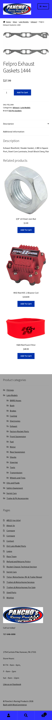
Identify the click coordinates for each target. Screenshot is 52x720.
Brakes (13, 410)
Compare (11, 530)
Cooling (13, 416)
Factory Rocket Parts (19, 431)
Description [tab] (8, 123)
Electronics (15, 421)
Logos (9, 551)
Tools (12, 467)
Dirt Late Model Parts (16, 546)
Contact (10, 541)
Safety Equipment (15, 488)
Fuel (12, 441)
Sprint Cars (12, 493)
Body (12, 405)
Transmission (16, 472)
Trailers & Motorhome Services (21, 582)
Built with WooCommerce (15, 704)
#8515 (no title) (14, 520)
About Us (11, 525)
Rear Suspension (17, 452)
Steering (14, 462)
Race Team (12, 556)
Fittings (10, 390)
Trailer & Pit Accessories (18, 498)
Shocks (13, 457)
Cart (40, 713)
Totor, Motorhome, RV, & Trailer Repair (24, 577)
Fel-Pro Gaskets (15, 110)
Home (8, 22)
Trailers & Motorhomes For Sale (21, 587)
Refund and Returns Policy (19, 561)
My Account (8, 715)
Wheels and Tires (17, 477)
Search (26, 715)
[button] (45, 36)
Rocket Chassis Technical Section (22, 566)
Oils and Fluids (13, 483)
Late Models (24, 22)
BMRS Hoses (15, 400)
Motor (13, 447)
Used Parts (11, 592)
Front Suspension (18, 436)
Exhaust (34, 22)
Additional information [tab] (13, 131)
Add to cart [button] (26, 229)
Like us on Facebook (12, 684)
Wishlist (10, 597)
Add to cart (22, 92)
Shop (15, 22)
